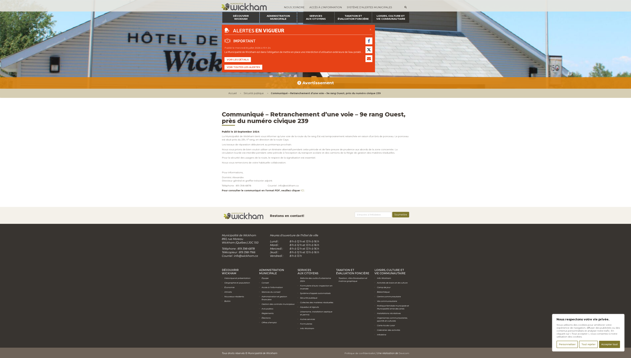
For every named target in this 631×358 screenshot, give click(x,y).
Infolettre (381, 334)
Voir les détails (238, 59)
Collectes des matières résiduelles (316, 302)
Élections (266, 318)
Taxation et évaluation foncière (353, 17)
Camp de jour (384, 287)
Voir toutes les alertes (243, 67)
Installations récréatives (389, 313)
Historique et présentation (237, 278)
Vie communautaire (387, 301)
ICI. (303, 190)
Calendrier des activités (388, 330)
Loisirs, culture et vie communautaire (390, 17)
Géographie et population (237, 282)
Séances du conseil (271, 292)
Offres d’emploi (269, 322)
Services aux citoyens (316, 17)
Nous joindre (294, 7)
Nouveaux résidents (234, 296)
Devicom (404, 353)
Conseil (265, 282)
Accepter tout (609, 344)
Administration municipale (278, 17)
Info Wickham (307, 328)
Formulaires (306, 324)
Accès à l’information (325, 7)
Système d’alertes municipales (369, 7)
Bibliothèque (383, 292)
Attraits (228, 292)
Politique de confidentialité (359, 353)
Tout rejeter (588, 344)
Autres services (307, 319)
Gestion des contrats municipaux (278, 304)
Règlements (268, 313)
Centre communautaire (389, 296)
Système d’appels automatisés (315, 293)
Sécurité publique (254, 93)
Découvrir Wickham (241, 17)
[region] (588, 332)
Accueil (232, 93)
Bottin (227, 301)
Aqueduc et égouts (309, 307)
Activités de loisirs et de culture (392, 282)
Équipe (265, 278)
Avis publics (267, 308)
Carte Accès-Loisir (386, 325)
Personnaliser (567, 344)
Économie (229, 287)
